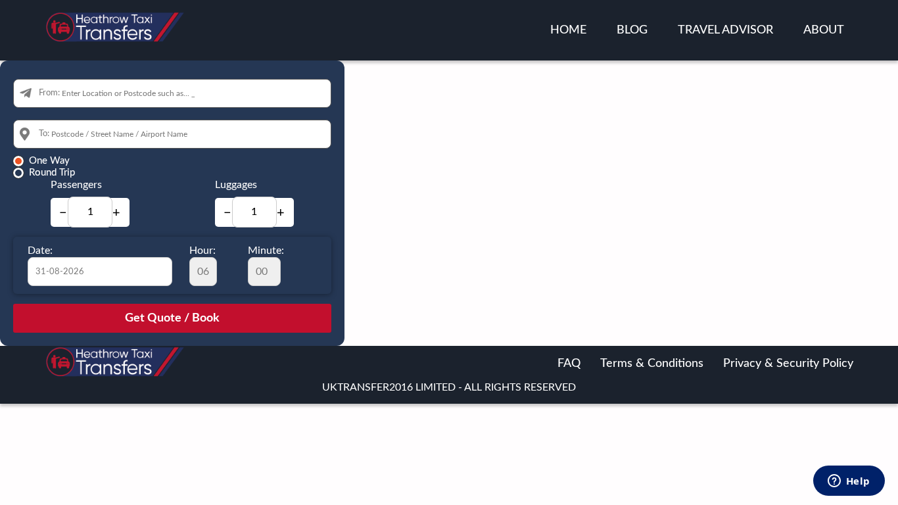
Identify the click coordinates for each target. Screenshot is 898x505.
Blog (632, 30)
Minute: (266, 250)
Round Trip (52, 173)
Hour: (202, 250)
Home (568, 30)
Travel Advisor (725, 30)
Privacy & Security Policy (788, 364)
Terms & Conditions (651, 364)
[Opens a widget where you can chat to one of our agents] (849, 482)
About (823, 30)
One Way (49, 161)
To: (44, 134)
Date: (40, 250)
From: (49, 93)
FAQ (568, 364)
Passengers (76, 185)
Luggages (236, 185)
